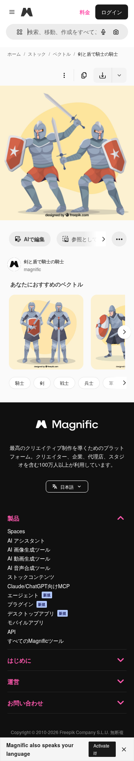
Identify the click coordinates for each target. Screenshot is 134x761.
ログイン (111, 12)
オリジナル (51, 100)
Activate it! (101, 749)
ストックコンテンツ (30, 576)
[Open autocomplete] (16, 32)
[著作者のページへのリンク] (14, 265)
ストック (37, 53)
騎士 (19, 383)
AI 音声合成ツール (28, 567)
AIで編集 (34, 239)
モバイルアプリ (25, 622)
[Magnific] (67, 426)
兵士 (88, 383)
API (11, 631)
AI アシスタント (26, 540)
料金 (85, 12)
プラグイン (26, 604)
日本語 (67, 487)
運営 (13, 681)
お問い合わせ (25, 703)
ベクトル (62, 53)
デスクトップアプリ (36, 613)
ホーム (14, 53)
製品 (13, 518)
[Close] (124, 749)
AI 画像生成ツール (28, 549)
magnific (32, 269)
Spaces (16, 531)
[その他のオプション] (64, 75)
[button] (67, 486)
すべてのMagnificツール (35, 640)
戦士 (64, 383)
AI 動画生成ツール (28, 558)
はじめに (19, 660)
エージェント (29, 595)
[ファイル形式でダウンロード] (119, 75)
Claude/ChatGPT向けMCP (38, 586)
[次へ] (103, 238)
